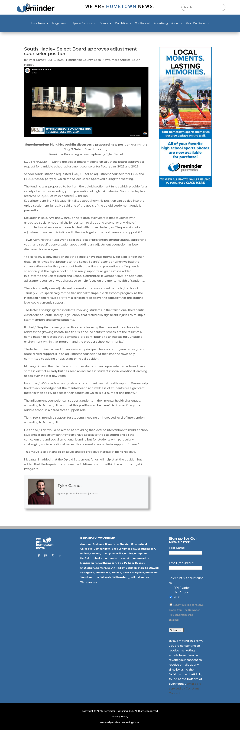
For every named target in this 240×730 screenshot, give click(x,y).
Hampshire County (79, 60)
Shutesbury (87, 567)
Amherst (98, 544)
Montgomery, (89, 562)
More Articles (121, 60)
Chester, (124, 544)
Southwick (152, 567)
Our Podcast (142, 23)
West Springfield (133, 572)
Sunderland (103, 572)
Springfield (87, 572)
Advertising (161, 23)
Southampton (135, 567)
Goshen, (95, 553)
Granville (117, 553)
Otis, (120, 562)
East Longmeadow (124, 548)
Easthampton (146, 548)
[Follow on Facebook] (39, 555)
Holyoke (97, 558)
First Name (177, 548)
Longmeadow (141, 558)
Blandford (111, 544)
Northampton (107, 562)
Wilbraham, (138, 577)
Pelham (129, 562)
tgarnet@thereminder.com (72, 493)
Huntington (110, 558)
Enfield (84, 553)
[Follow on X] (53, 555)
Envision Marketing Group (126, 722)
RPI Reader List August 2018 (182, 592)
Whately (105, 577)
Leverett (125, 558)
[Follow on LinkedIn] (60, 555)
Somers (101, 567)
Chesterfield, (139, 544)
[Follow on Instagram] (46, 555)
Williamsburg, (121, 577)
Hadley (128, 553)
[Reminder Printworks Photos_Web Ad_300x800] (185, 186)
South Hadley (116, 567)
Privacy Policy (120, 716)
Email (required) (181, 563)
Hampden (140, 553)
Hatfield (85, 558)
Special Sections (82, 23)
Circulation (121, 23)
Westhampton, (90, 577)
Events (103, 23)
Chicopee (86, 548)
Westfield (151, 572)
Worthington (88, 582)
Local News (38, 23)
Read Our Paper (196, 23)
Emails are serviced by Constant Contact (185, 688)
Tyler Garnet (37, 60)
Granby (106, 553)
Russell (139, 562)
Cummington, (102, 548)
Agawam (86, 544)
